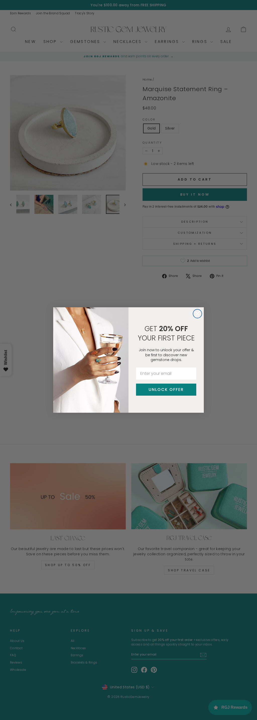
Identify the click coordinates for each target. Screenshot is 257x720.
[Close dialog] (197, 313)
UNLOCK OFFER (166, 389)
